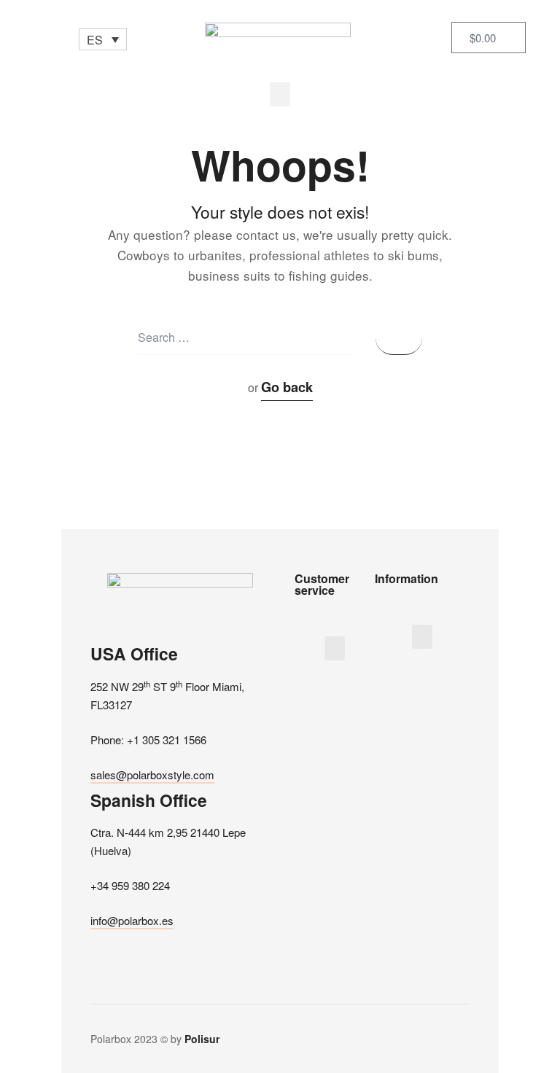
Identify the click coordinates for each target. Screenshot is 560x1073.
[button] (280, 94)
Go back (287, 387)
